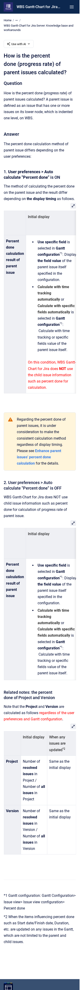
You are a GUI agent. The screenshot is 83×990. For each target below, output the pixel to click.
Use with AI (18, 44)
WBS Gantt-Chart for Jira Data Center (38, 7)
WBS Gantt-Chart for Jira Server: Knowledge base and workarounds (38, 28)
